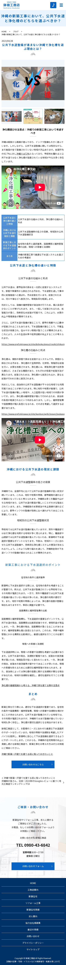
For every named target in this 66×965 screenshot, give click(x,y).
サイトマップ (33, 949)
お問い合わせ (33, 936)
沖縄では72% (23, 153)
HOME (4, 31)
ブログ (16, 31)
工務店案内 (33, 889)
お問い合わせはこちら (33, 764)
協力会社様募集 (33, 922)
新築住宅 (33, 896)
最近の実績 (33, 929)
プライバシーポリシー (33, 942)
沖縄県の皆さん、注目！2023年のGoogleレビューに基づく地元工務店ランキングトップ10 (31, 783)
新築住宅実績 (33, 909)
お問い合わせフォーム (33, 866)
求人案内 (33, 916)
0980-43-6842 (37, 845)
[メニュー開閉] (61, 5)
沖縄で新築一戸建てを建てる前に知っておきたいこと (27, 753)
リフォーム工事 (33, 903)
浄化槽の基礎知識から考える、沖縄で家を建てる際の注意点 (31, 685)
